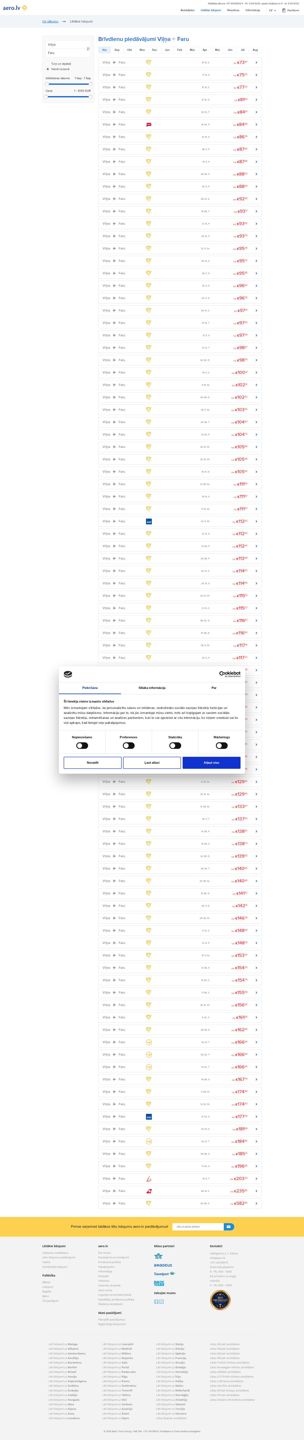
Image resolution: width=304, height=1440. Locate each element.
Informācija (253, 10)
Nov (142, 50)
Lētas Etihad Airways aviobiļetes (229, 1390)
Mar (192, 50)
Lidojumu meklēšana (55, 1253)
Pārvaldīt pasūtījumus (111, 1319)
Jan (167, 50)
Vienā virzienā (60, 69)
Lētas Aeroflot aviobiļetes (225, 1386)
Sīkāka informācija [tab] (152, 688)
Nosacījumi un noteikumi (113, 1257)
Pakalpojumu (106, 1267)
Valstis (46, 1262)
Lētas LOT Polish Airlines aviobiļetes (232, 1376)
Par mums (104, 1253)
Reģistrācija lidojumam (112, 1324)
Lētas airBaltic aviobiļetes (225, 1372)
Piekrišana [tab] (90, 688)
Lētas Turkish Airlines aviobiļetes (230, 1362)
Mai (217, 50)
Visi (104, 50)
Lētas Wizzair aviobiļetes (225, 1344)
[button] (290, 10)
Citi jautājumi (50, 1301)
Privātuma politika (109, 1262)
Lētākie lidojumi (211, 10)
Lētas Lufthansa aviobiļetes (226, 1381)
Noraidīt (92, 763)
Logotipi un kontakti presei (114, 1295)
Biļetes (46, 1282)
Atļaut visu (211, 763)
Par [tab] (214, 688)
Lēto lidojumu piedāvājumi (58, 1257)
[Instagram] (161, 1301)
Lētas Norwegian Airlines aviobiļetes (232, 1367)
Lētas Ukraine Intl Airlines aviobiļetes (232, 1400)
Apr (205, 50)
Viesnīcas (233, 10)
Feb (179, 50)
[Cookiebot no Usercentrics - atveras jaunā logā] (222, 674)
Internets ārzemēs (109, 1285)
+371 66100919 (233, 3)
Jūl (242, 50)
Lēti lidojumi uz (63, 1344)
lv (270, 10)
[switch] (127, 744)
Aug (255, 50)
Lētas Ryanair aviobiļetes (171, 1418)
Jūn (230, 50)
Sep (117, 50)
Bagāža (46, 1291)
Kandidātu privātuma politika (116, 1299)
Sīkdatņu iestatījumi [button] (110, 1304)
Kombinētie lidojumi (54, 1267)
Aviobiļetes (188, 10)
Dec (154, 50)
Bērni (45, 1296)
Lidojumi (47, 1287)
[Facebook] (156, 1301)
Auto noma (105, 1290)
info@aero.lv (274, 3)
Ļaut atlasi (152, 763)
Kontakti (103, 1276)
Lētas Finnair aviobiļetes (224, 1395)
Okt (129, 50)
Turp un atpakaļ (61, 63)
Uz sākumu (50, 22)
